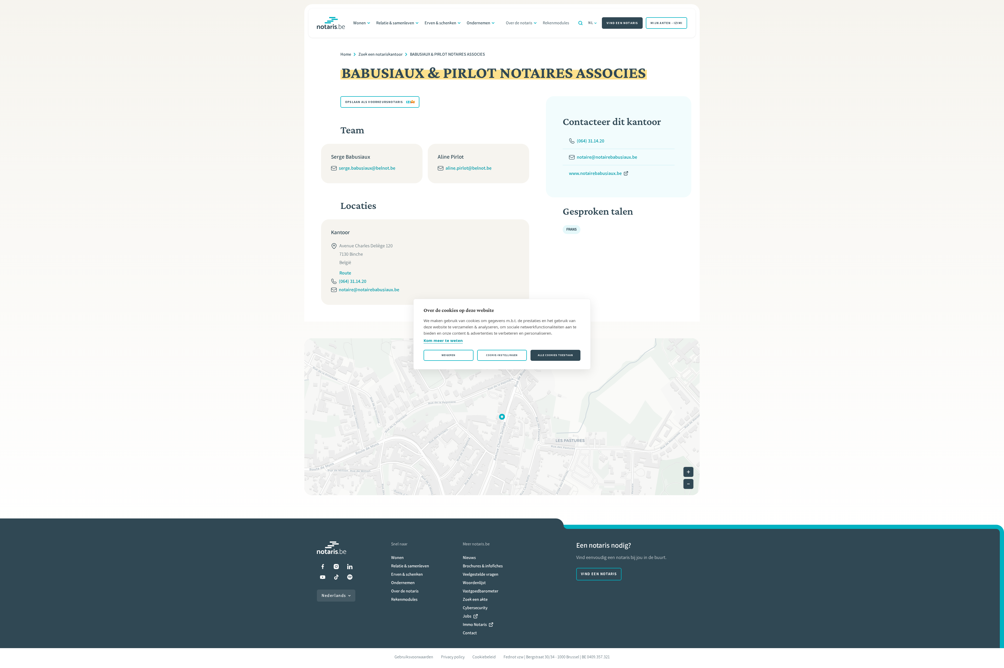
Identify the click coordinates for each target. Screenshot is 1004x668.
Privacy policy (453, 656)
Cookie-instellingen (502, 355)
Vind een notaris (622, 23)
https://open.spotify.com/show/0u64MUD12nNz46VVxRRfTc (350, 577)
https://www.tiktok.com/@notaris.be (336, 577)
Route (345, 273)
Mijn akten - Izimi (666, 23)
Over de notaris (519, 22)
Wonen (359, 22)
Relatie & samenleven (395, 22)
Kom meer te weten (443, 340)
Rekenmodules (556, 22)
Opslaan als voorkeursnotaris (374, 102)
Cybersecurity (475, 607)
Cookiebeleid (484, 656)
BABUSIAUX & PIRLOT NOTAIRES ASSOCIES (447, 54)
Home (345, 54)
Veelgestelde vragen (480, 574)
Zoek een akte (475, 599)
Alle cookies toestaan (555, 355)
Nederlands (334, 595)
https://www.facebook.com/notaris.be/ (322, 566)
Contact (470, 632)
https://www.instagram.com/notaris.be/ (336, 566)
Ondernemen (478, 22)
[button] (502, 417)
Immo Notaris (475, 624)
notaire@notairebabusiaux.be (369, 290)
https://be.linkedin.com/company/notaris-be (350, 566)
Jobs (467, 616)
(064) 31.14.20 (352, 281)
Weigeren (448, 355)
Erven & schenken (440, 22)
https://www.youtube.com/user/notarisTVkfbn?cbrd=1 (322, 577)
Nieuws (469, 557)
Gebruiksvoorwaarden (414, 656)
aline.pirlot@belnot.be (469, 168)
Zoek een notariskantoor (380, 54)
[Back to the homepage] (331, 23)
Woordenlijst (474, 582)
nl (590, 23)
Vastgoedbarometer (480, 591)
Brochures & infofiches (483, 565)
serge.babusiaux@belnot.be (367, 168)
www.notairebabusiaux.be (595, 173)
